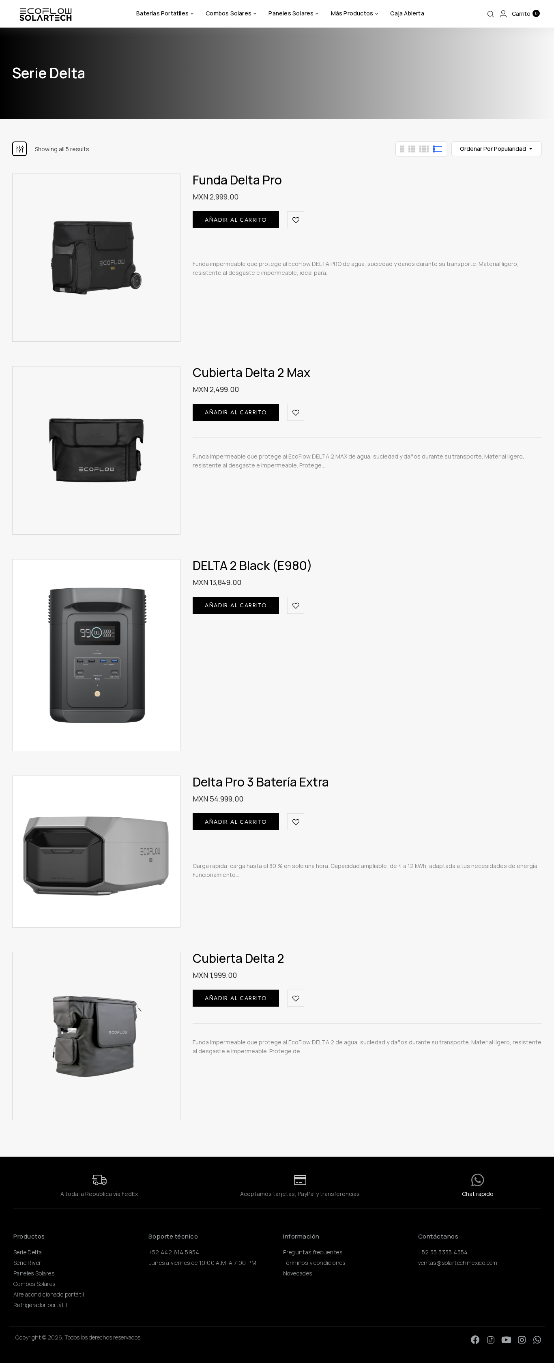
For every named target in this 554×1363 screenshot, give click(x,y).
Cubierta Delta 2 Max (251, 372)
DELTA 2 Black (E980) (252, 565)
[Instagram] (521, 1340)
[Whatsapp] (537, 1340)
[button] (524, 13)
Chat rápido (478, 1194)
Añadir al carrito (236, 220)
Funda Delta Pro (237, 179)
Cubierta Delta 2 (238, 958)
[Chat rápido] (477, 1180)
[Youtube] (506, 1340)
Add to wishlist (295, 219)
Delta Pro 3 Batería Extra (261, 782)
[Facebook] (475, 1340)
